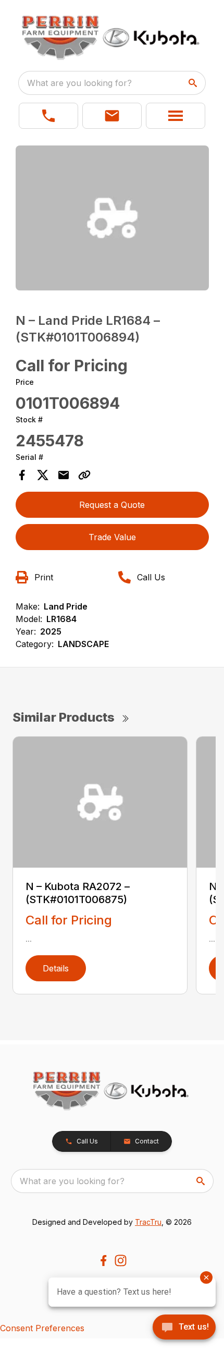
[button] (48, 116)
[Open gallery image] (112, 217)
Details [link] (56, 968)
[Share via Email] (63, 475)
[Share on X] (42, 475)
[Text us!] (184, 1328)
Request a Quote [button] (112, 505)
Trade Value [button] (112, 537)
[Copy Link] (84, 475)
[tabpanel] (112, 219)
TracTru (148, 1222)
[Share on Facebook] (22, 475)
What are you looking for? (79, 83)
